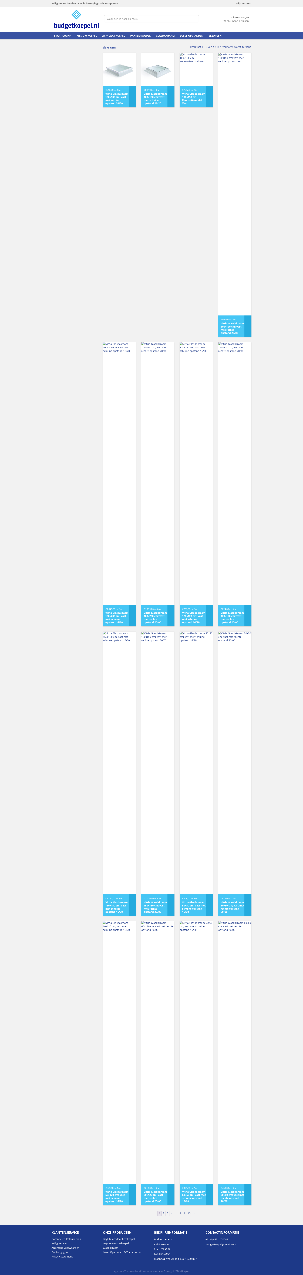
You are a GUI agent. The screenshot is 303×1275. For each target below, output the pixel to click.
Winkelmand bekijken (236, 21)
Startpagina (62, 35)
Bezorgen (214, 35)
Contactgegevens (62, 1252)
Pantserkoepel (140, 35)
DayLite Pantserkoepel (116, 1243)
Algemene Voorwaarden (126, 1271)
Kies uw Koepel (87, 35)
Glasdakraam (165, 35)
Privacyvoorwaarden (151, 1271)
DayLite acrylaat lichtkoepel (119, 1239)
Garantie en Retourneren (66, 1239)
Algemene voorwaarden (65, 1247)
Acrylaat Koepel (113, 35)
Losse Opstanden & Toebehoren (122, 1252)
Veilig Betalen (60, 1243)
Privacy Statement (62, 1256)
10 (189, 1213)
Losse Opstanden (191, 35)
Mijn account (243, 3)
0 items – (240, 17)
